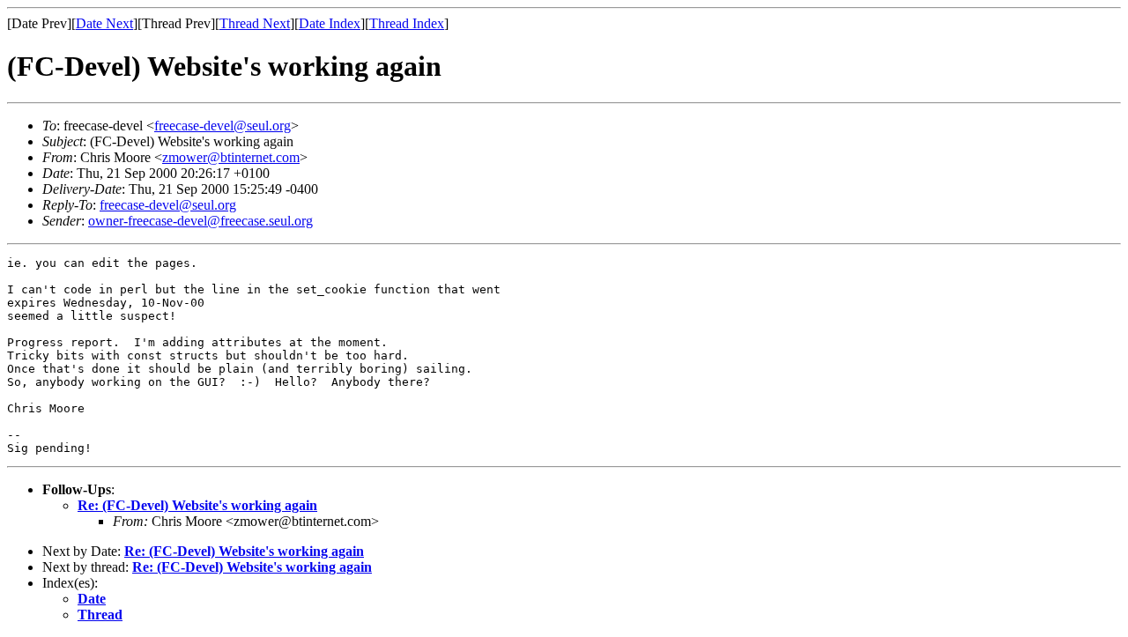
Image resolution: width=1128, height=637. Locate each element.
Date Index (329, 23)
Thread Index (406, 23)
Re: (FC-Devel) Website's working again (197, 505)
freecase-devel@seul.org (222, 125)
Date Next (104, 23)
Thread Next (254, 23)
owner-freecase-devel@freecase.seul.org (200, 220)
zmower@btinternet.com (231, 157)
